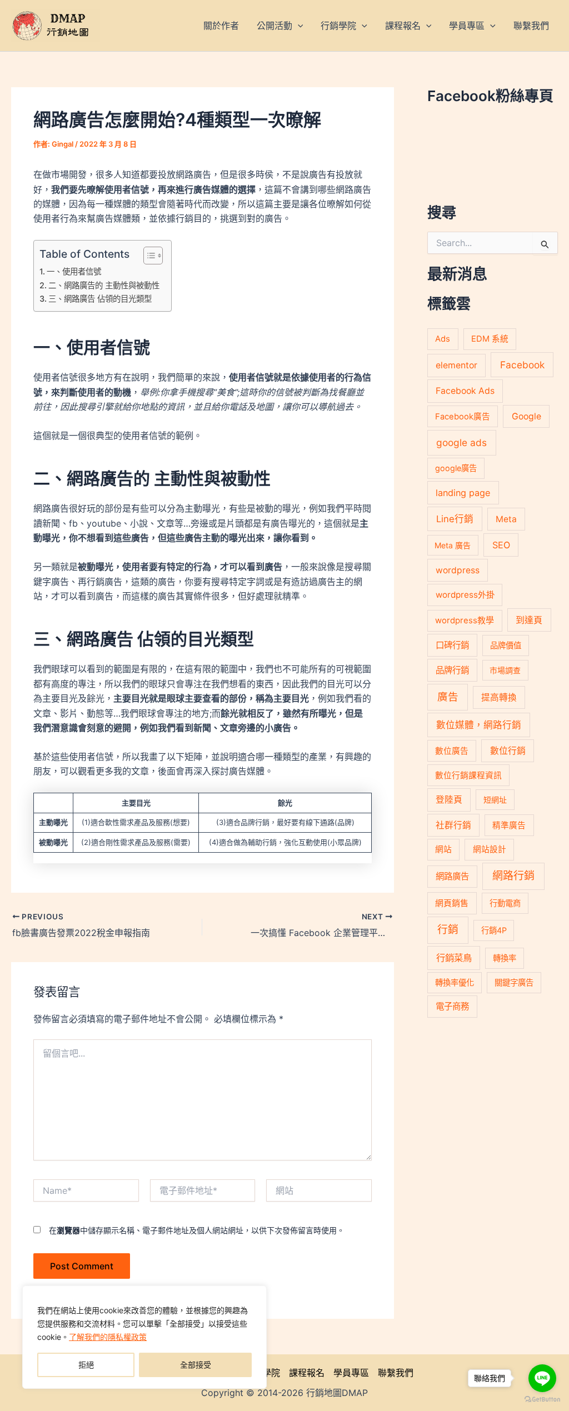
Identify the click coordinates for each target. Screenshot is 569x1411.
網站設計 (489, 849)
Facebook (522, 365)
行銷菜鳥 (454, 957)
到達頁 (529, 620)
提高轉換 (499, 697)
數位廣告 (451, 751)
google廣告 (456, 468)
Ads (442, 338)
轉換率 (504, 958)
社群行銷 (453, 825)
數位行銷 (508, 750)
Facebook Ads (465, 391)
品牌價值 (505, 645)
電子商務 (452, 1006)
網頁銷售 (451, 903)
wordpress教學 (464, 620)
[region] (144, 1337)
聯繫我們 (395, 1372)
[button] (297, 25)
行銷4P (494, 930)
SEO (501, 545)
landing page (463, 492)
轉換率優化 (454, 982)
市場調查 (505, 670)
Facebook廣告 (462, 417)
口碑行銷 (452, 645)
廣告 (447, 697)
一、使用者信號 (74, 271)
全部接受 (195, 1364)
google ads (461, 442)
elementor (456, 365)
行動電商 (505, 903)
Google (526, 416)
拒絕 (86, 1364)
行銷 (447, 929)
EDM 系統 (489, 339)
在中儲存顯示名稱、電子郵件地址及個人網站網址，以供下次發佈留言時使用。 (197, 1230)
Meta (506, 519)
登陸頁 (449, 799)
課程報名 (307, 1372)
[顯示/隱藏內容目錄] (147, 255)
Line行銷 (454, 518)
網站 (443, 849)
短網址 (495, 799)
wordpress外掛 (465, 594)
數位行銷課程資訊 (468, 775)
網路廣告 (452, 876)
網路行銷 (513, 875)
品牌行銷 (452, 670)
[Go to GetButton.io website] (542, 1399)
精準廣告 (509, 825)
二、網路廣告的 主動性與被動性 (103, 285)
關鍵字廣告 (514, 982)
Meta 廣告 (453, 545)
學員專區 (351, 1372)
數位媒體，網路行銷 (478, 724)
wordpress (458, 570)
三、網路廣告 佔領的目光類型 (100, 298)
